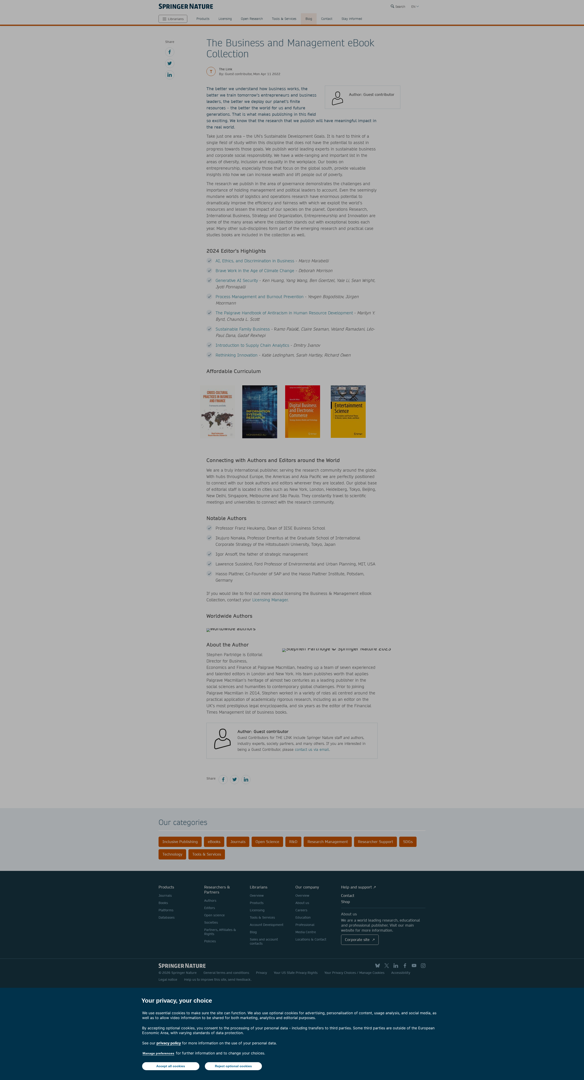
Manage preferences (158, 1053)
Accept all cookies (170, 1066)
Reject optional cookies (233, 1066)
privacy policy (168, 1043)
